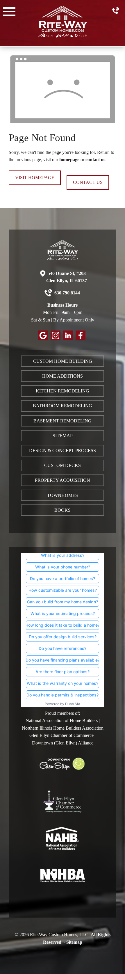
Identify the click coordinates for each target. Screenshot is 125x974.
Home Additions (62, 376)
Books (62, 510)
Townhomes (62, 495)
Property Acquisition (62, 480)
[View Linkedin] (68, 338)
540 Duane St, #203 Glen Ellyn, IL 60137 (66, 277)
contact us (95, 159)
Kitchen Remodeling (62, 390)
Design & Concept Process (62, 450)
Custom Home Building (62, 361)
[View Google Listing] (43, 338)
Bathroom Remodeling (62, 405)
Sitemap (63, 435)
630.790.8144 (66, 292)
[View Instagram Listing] (56, 338)
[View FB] (81, 338)
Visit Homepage (34, 177)
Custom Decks (62, 465)
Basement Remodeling (62, 420)
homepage (69, 159)
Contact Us (88, 182)
